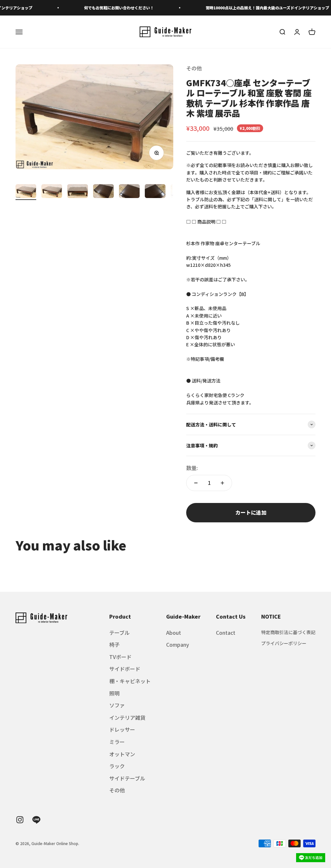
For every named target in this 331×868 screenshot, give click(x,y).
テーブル (119, 632)
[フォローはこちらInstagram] (20, 819)
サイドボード (124, 669)
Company (177, 644)
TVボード (120, 657)
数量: (192, 468)
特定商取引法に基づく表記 (288, 632)
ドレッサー (122, 729)
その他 (194, 68)
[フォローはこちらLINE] (36, 819)
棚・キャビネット (130, 681)
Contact (225, 632)
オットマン (122, 754)
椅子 (114, 644)
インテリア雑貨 (127, 717)
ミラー (117, 742)
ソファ (117, 705)
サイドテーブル (127, 778)
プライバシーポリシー (283, 643)
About (173, 632)
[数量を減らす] (196, 483)
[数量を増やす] (222, 483)
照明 (114, 693)
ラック (117, 766)
